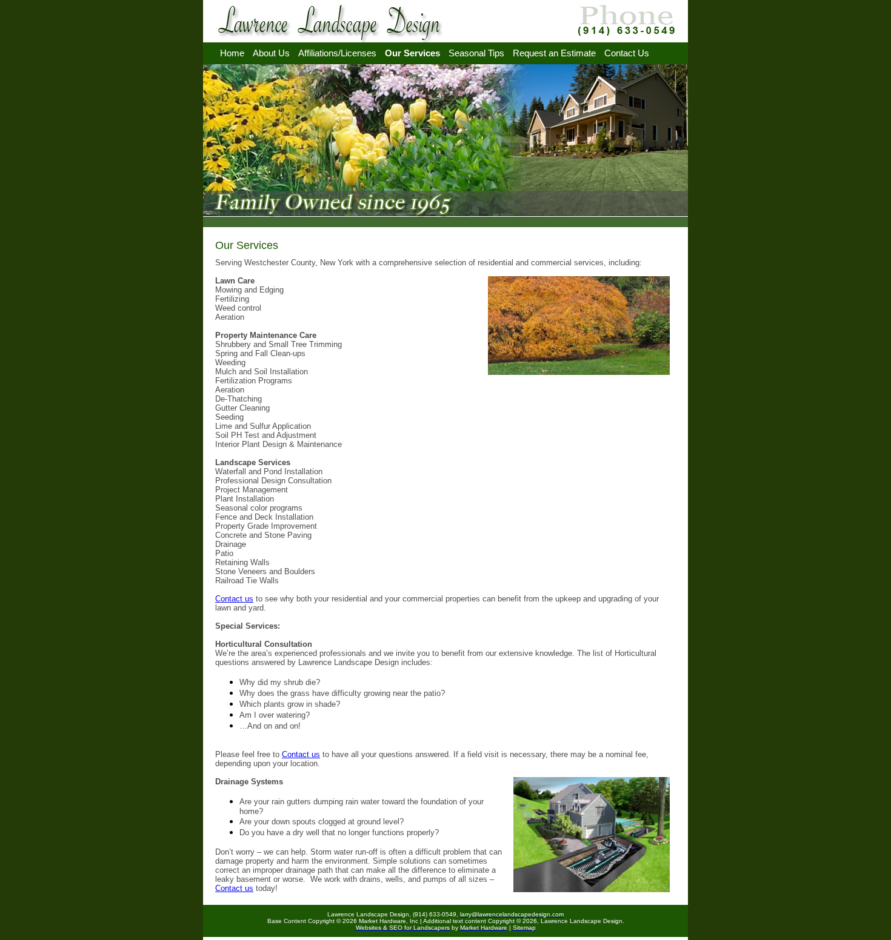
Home (232, 53)
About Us (271, 53)
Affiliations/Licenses (337, 53)
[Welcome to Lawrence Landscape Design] (332, 39)
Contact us (234, 598)
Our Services (412, 53)
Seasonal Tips (476, 53)
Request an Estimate (554, 53)
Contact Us (626, 53)
